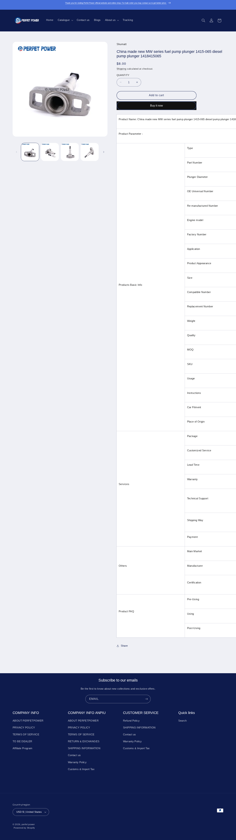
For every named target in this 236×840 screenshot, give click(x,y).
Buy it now (156, 105)
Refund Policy (131, 720)
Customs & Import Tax (81, 769)
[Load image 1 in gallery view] (30, 152)
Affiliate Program (22, 748)
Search (182, 720)
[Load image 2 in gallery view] (50, 152)
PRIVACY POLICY (24, 727)
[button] (64, 20)
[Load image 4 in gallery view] (89, 152)
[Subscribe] (146, 699)
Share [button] (124, 645)
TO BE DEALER (22, 741)
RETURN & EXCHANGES (84, 741)
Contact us (74, 755)
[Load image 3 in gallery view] (70, 152)
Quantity (123, 75)
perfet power (28, 825)
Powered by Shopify (24, 828)
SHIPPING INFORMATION (84, 748)
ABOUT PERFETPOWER (28, 720)
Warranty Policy (77, 762)
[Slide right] (103, 152)
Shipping (121, 69)
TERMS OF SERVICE (26, 734)
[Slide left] (16, 152)
